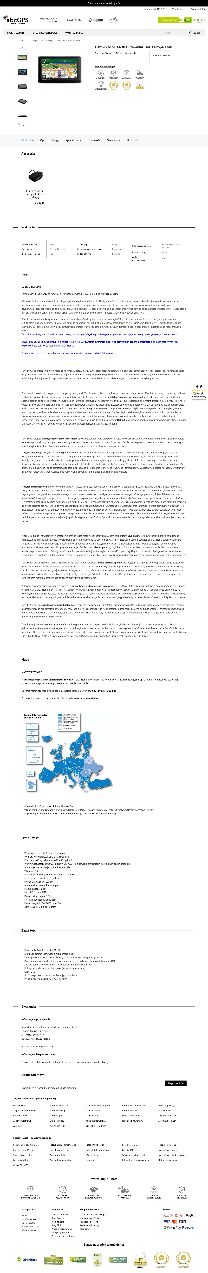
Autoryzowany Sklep (90, 1218)
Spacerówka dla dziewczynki (172, 1154)
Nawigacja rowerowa (132, 1120)
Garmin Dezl (92, 1115)
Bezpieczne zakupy (105, 66)
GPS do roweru (57, 1120)
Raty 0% (181, 20)
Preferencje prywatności (63, 1235)
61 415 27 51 (160, 9)
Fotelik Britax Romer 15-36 (63, 1144)
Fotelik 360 (128, 1149)
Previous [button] (22, 48)
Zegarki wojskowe (22, 1120)
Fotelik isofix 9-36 (59, 1149)
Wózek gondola (57, 1154)
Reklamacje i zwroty (89, 1225)
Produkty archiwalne (62, 1228)
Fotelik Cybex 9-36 (95, 1144)
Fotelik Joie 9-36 (130, 1144)
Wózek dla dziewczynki (133, 1154)
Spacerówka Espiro (22, 1154)
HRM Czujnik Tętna (167, 1105)
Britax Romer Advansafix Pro (136, 1160)
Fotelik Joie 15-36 (167, 1144)
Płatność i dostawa (89, 1221)
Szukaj (196, 32)
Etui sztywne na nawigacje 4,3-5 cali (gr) (35, 196)
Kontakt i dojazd (60, 1214)
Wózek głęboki (93, 1154)
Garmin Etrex (164, 1110)
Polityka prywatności (62, 1232)
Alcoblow (17, 1125)
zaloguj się (180, 9)
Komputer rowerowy (96, 1120)
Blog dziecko (58, 1221)
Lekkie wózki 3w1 (22, 1160)
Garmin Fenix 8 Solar (60, 1105)
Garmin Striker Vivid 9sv (134, 1105)
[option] (22, 57)
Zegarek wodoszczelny (24, 1110)
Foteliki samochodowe (44, 32)
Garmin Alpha (56, 1115)
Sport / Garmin (15, 32)
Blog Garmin (58, 1218)
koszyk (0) (200, 9)
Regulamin (85, 1228)
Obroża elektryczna (131, 1115)
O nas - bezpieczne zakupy (93, 1214)
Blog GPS (56, 1225)
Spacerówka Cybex (167, 1149)
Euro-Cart (90, 1160)
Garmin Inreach (129, 1110)
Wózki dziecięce (74, 32)
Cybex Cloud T (20, 1165)
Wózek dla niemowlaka (61, 1160)
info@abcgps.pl (29, 1219)
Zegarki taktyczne (167, 1115)
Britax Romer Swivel (168, 1160)
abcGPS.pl (15, 20)
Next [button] (22, 125)
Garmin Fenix (19, 1105)
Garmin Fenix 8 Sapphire (98, 1105)
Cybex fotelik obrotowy (97, 1149)
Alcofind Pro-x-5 (58, 1125)
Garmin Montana (94, 1110)
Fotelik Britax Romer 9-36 (26, 1144)
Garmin (108, 53)
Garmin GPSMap (57, 1110)
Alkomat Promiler (167, 1120)
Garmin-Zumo (20, 1115)
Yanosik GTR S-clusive (97, 1125)
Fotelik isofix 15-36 (23, 1149)
